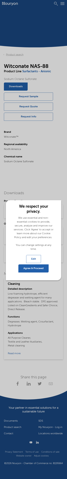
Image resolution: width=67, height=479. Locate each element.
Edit (33, 259)
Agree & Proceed (33, 268)
